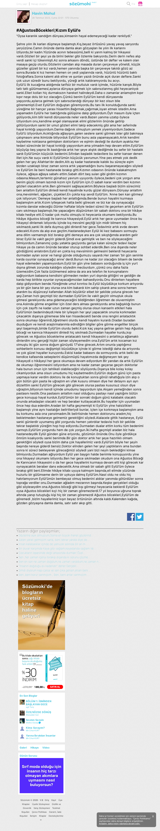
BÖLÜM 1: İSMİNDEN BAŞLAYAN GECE (38, 703)
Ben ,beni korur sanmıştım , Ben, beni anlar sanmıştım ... (54, 574)
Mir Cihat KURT (33, 730)
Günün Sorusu (28, 755)
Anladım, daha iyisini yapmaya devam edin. (119, 823)
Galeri (23, 747)
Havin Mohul (43, 13)
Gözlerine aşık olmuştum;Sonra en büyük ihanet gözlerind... (56, 535)
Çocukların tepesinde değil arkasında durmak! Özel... (52, 552)
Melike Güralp (32, 722)
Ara (133, 3)
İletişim (33, 816)
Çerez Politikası (39, 812)
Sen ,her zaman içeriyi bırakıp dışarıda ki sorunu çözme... (54, 557)
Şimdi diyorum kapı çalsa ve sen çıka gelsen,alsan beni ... (55, 570)
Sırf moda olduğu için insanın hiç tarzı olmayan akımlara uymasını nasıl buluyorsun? (41, 775)
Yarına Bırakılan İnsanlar (41, 735)
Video (46, 747)
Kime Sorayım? (35, 727)
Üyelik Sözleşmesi (41, 804)
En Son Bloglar (28, 695)
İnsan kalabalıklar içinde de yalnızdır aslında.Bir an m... (53, 544)
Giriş (47, 800)
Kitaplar (42, 816)
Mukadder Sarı (32, 715)
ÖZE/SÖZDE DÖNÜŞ (38, 712)
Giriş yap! (21, 3)
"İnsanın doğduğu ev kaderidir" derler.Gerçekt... (49, 566)
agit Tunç (30, 707)
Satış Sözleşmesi (42, 808)
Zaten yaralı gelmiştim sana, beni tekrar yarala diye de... (54, 539)
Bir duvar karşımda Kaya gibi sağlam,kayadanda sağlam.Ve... (57, 548)
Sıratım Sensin (35, 719)
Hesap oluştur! (39, 3)
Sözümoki (25, 800)
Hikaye (34, 747)
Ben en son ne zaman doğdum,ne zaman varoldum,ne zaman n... (60, 561)
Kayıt (53, 800)
